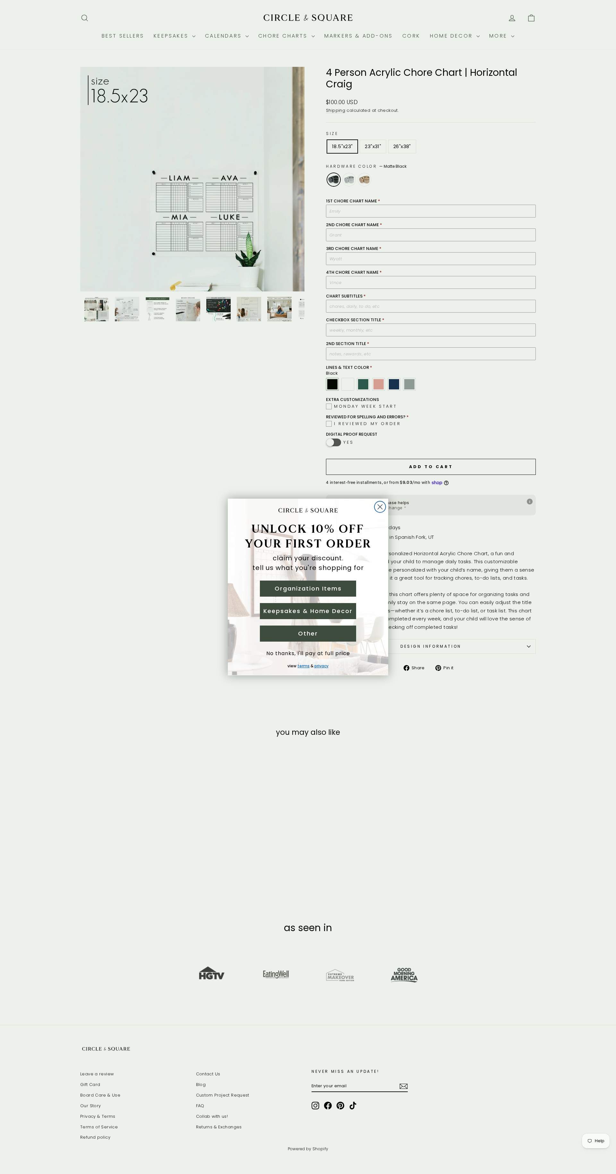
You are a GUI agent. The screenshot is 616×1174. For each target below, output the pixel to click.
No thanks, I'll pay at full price (308, 653)
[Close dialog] (380, 506)
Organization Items (308, 588)
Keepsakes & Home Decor (308, 611)
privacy (321, 666)
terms (303, 666)
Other (308, 633)
